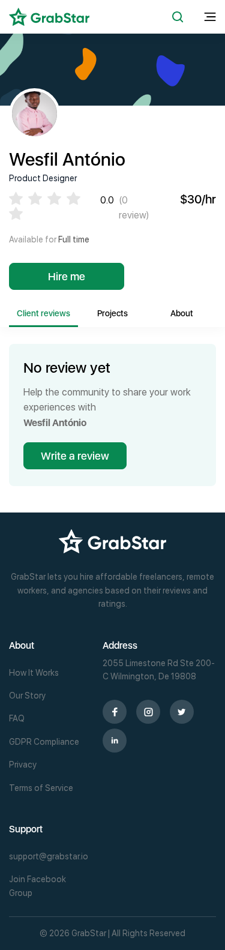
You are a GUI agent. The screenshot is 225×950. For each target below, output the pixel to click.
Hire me (66, 276)
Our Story (27, 695)
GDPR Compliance (44, 742)
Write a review (75, 455)
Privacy (23, 764)
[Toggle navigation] (210, 17)
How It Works (34, 673)
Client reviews (43, 313)
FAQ (17, 718)
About (181, 313)
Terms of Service (41, 788)
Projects (112, 313)
